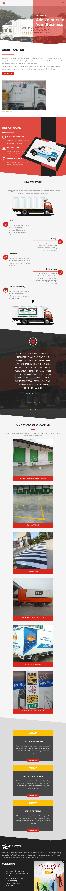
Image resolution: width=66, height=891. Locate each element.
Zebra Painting (33, 562)
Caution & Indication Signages (33, 702)
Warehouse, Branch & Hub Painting (17, 864)
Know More (8, 73)
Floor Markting (33, 516)
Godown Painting (11, 871)
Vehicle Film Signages (33, 655)
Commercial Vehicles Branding (15, 862)
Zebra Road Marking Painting (15, 869)
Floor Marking (10, 867)
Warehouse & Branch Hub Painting (33, 469)
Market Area (9, 876)
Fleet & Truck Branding (13, 874)
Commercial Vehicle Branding (33, 609)
